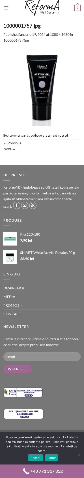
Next (9, 149)
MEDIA (9, 296)
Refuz (51, 458)
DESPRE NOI (13, 288)
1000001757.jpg (16, 40)
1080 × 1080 (59, 34)
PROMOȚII (12, 305)
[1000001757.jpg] (42, 87)
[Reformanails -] (42, 8)
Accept (35, 458)
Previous (12, 143)
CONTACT (12, 314)
